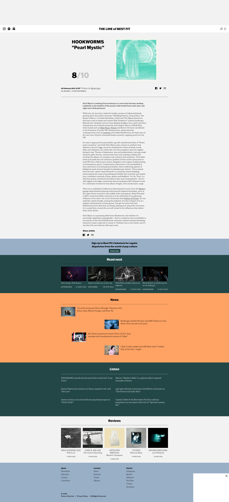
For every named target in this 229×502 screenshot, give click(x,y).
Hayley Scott (95, 88)
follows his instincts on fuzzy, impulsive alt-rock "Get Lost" (86, 390)
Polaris (114, 128)
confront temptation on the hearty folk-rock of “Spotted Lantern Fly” (140, 402)
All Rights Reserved (98, 496)
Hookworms (88, 42)
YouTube (130, 481)
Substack (130, 477)
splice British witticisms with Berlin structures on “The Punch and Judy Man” (140, 390)
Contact (64, 477)
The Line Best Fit (114, 28)
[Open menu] (225, 29)
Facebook (130, 487)
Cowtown (107, 133)
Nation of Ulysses (131, 198)
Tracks (96, 477)
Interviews (66, 287)
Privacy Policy (82, 496)
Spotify (129, 474)
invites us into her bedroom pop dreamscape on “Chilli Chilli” (85, 401)
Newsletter (65, 471)
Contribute (65, 481)
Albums (66, 91)
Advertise (65, 474)
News (96, 471)
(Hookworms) (79, 91)
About (63, 468)
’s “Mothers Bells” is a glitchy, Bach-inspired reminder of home (138, 379)
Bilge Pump (105, 128)
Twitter (129, 484)
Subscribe (114, 251)
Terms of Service (67, 496)
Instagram (130, 471)
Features (93, 287)
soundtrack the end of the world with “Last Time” (86, 379)
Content (97, 468)
